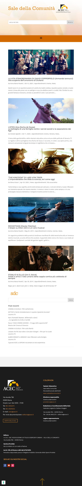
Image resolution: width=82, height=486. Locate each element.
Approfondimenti (40, 182)
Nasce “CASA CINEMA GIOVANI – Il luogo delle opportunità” (28, 324)
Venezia (52, 134)
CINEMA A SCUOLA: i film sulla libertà (20, 328)
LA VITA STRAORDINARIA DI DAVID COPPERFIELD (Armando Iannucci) (40, 79)
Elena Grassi (14, 182)
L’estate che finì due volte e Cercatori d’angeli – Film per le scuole (30, 333)
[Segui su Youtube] (8, 465)
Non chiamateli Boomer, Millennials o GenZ (22, 319)
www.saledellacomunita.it (51, 393)
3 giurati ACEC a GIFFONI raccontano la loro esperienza (26, 343)
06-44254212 (10, 409)
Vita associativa (52, 182)
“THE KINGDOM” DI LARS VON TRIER (31, 178)
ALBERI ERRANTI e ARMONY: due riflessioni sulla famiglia (27, 338)
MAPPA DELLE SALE (10, 421)
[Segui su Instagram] (12, 465)
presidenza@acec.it (49, 402)
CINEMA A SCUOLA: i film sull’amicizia (20, 309)
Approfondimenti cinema (42, 83)
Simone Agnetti (15, 134)
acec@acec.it (12, 411)
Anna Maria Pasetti (16, 83)
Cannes (55, 231)
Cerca (71, 300)
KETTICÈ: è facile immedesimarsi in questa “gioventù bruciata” (29, 313)
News (54, 83)
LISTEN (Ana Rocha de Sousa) (39, 129)
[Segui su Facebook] (5, 465)
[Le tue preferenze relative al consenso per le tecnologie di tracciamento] (3, 482)
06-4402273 (10, 406)
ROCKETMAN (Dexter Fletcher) (26, 227)
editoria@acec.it (28, 414)
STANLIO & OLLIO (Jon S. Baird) (37, 276)
